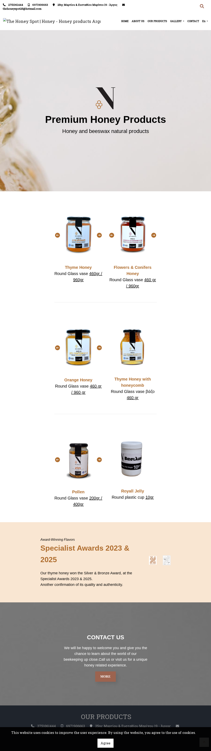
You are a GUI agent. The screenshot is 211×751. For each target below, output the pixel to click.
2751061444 (15, 4)
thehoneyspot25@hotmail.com (22, 8)
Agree (105, 743)
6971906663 (40, 4)
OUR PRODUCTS (157, 21)
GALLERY (176, 21)
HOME (125, 21)
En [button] (204, 21)
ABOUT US (138, 21)
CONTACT (193, 21)
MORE (105, 676)
